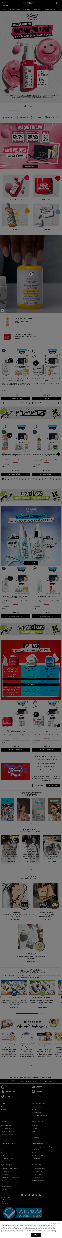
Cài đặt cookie (24, 1235)
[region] (31, 1229)
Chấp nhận (36, 1235)
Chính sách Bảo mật (51, 1231)
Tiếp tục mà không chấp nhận (55, 1223)
